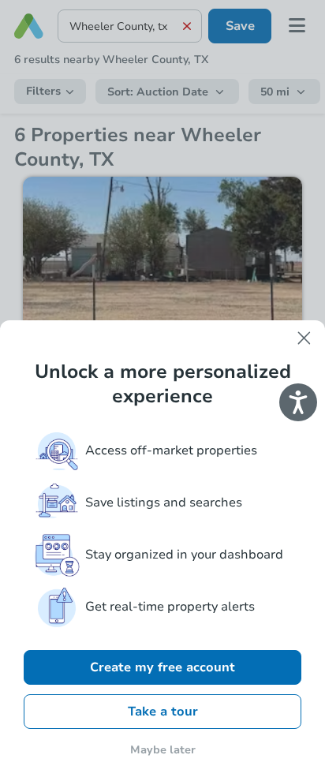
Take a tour (163, 711)
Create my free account (162, 667)
